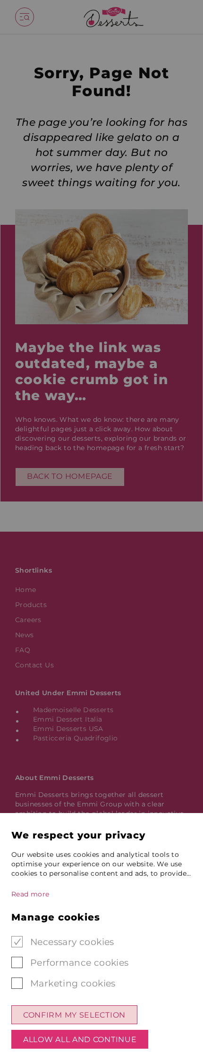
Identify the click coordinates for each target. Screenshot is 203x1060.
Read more (30, 894)
